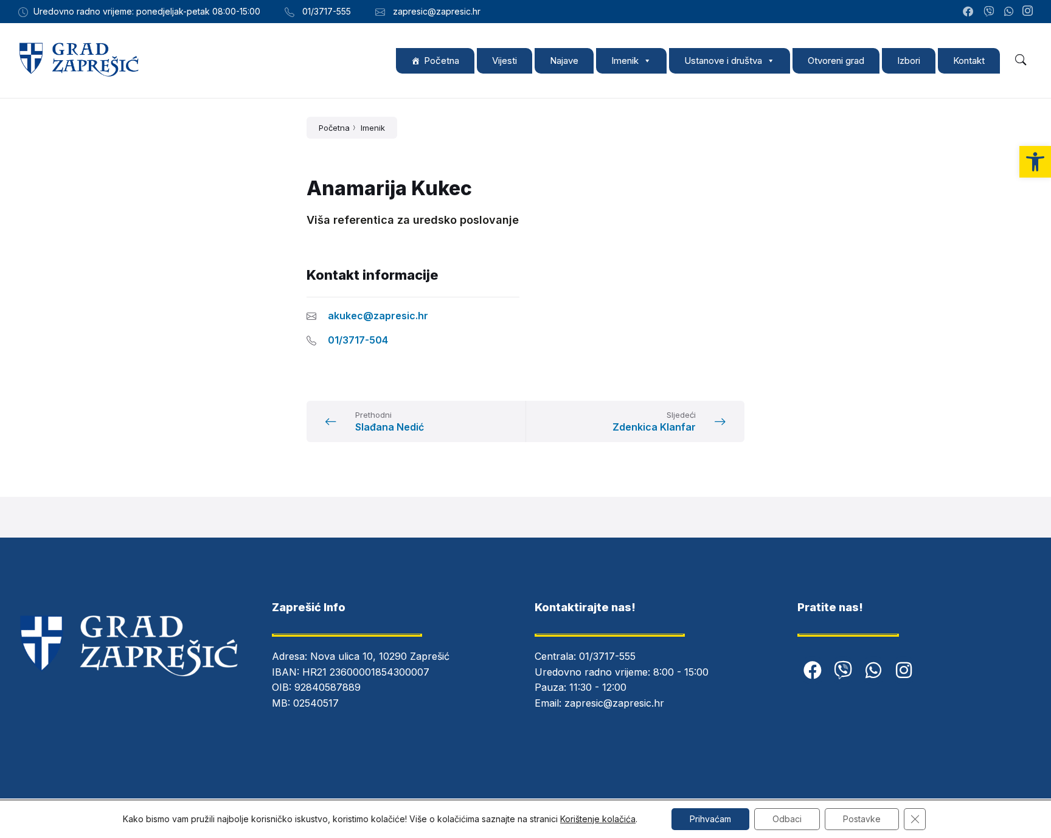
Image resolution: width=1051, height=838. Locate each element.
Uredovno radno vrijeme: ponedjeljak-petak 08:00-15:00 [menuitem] (146, 11)
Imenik (625, 60)
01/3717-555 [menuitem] (326, 11)
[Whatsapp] (873, 670)
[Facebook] (813, 670)
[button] (1035, 162)
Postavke (862, 819)
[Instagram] (1027, 11)
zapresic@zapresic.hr (614, 703)
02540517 (316, 703)
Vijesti (504, 60)
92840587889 (327, 687)
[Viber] (843, 670)
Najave (564, 60)
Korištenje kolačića (598, 819)
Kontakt (969, 60)
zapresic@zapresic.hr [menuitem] (436, 11)
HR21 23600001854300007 (365, 672)
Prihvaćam (710, 819)
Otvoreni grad (836, 60)
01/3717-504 (358, 340)
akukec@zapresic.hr (378, 316)
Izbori (908, 60)
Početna (441, 60)
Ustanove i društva (723, 60)
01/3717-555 (607, 656)
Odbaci (787, 819)
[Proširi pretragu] (1020, 60)
